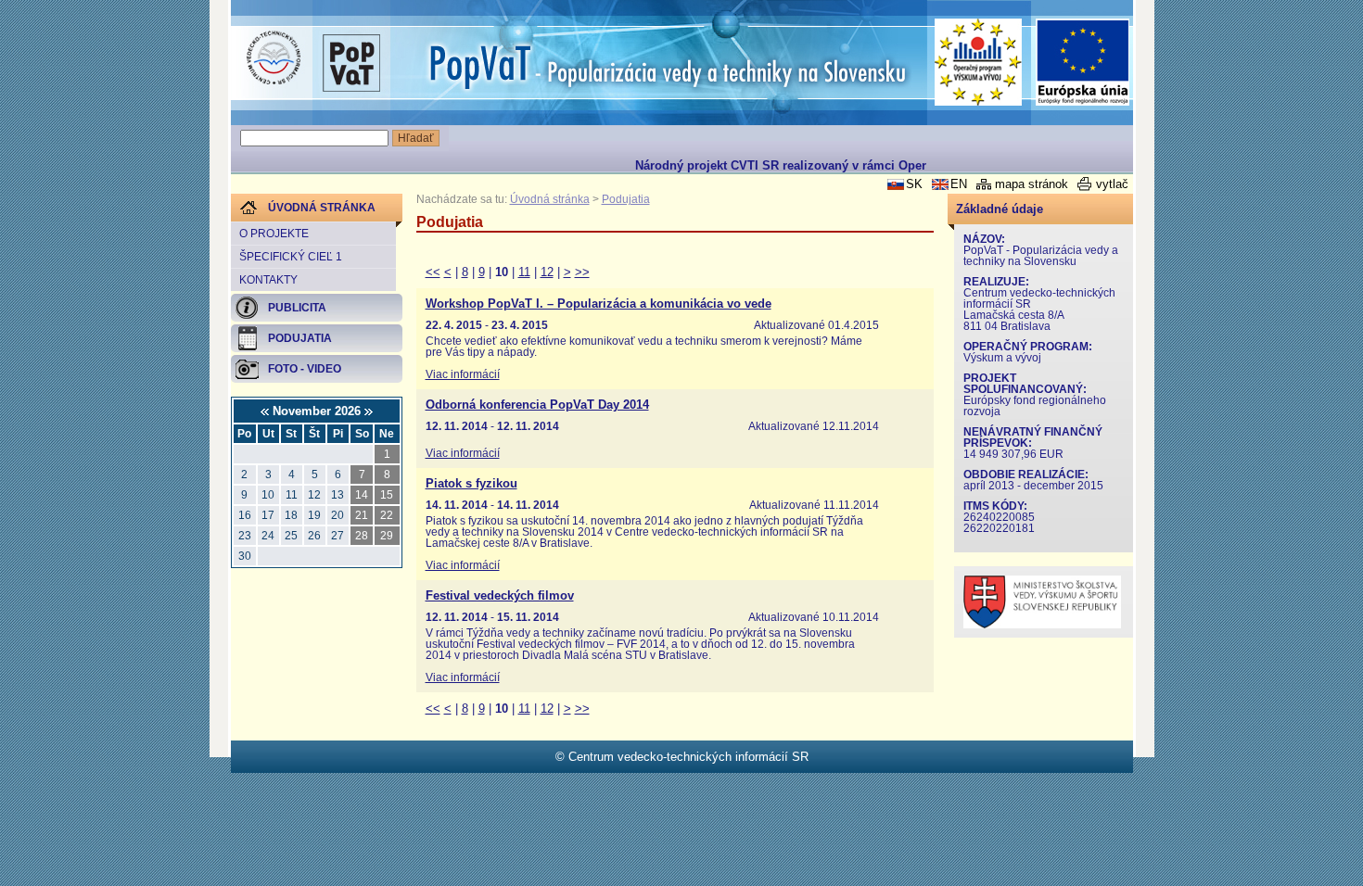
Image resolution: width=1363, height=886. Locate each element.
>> (582, 272)
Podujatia (626, 199)
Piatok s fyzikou (471, 483)
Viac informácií (463, 374)
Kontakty (268, 279)
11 (524, 272)
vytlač (1112, 184)
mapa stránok (1031, 184)
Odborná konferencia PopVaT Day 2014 (537, 405)
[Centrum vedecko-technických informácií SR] (273, 58)
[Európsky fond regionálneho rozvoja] (1083, 62)
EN (958, 184)
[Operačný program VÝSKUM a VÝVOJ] (979, 62)
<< (433, 272)
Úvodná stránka (550, 199)
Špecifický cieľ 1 (290, 256)
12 (547, 272)
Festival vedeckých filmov (500, 595)
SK (914, 184)
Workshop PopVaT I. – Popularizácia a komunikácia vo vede (598, 303)
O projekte (274, 233)
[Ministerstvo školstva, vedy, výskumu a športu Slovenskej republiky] (1042, 624)
